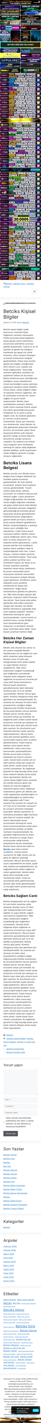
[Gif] (20, 120)
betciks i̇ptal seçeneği (21, 1337)
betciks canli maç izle (23, 1314)
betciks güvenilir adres (10, 1334)
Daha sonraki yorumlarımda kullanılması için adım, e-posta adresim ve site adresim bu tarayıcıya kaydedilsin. (20, 1122)
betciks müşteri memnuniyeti (11, 1342)
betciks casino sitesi (9, 1322)
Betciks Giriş (9, 1159)
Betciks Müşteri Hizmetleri (15, 1205)
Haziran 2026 (9, 1250)
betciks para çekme (27, 1342)
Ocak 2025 (8, 1273)
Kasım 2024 (8, 1281)
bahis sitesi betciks (25, 1300)
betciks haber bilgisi (24, 1334)
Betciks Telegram (11, 1345)
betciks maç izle (23, 1339)
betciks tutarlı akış (25, 1345)
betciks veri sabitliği (9, 1354)
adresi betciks (9, 1300)
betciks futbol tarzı (8, 1327)
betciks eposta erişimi (23, 1322)
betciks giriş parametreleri (11, 1331)
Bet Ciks (7, 1166)
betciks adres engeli (9, 1306)
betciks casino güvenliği (10, 1319)
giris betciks (8, 1365)
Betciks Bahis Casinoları (14, 1185)
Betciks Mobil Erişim (12, 1201)
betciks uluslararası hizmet (26, 1351)
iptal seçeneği (22, 1368)
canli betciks (9, 1362)
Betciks (9, 1035)
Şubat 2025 (8, 1269)
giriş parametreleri (20, 1365)
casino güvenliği (20, 1362)
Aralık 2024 (8, 1277)
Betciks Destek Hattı (15, 1052)
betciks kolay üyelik (9, 1339)
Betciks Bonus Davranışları (15, 1193)
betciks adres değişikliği (29, 1303)
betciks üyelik (26, 1357)
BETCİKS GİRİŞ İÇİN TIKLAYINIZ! (20, 45)
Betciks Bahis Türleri (12, 1189)
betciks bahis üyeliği (9, 1314)
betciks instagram (8, 1337)
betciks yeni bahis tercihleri (25, 1354)
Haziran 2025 (9, 1262)
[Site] (20, 75)
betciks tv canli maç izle (14, 1348)
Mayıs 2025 (8, 1265)
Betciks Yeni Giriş (11, 1357)
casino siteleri (30, 1362)
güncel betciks (10, 1368)
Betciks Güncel (10, 1174)
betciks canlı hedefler (9, 1316)
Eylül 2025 (8, 1258)
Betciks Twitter (10, 1351)
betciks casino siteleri (25, 1319)
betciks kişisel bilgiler (16, 1038)
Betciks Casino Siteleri (13, 1208)
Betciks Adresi (10, 1155)
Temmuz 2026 (10, 1246)
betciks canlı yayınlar (23, 1316)
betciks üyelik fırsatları (10, 1360)
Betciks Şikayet (10, 1170)
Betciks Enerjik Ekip (15, 1049)
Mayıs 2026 (8, 1254)
